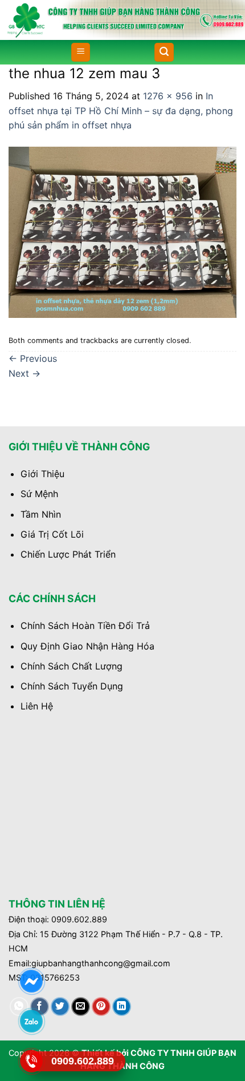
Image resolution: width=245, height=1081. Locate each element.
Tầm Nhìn (41, 514)
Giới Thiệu (42, 473)
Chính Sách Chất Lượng (71, 666)
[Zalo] (31, 1021)
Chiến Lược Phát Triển (68, 554)
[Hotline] (31, 1061)
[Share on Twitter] (60, 1006)
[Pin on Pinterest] (101, 1006)
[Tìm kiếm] (164, 52)
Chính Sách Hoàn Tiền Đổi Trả (85, 625)
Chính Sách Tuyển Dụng (72, 686)
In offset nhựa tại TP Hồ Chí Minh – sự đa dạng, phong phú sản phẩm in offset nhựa (121, 110)
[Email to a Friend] (80, 1006)
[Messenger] (31, 981)
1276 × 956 (168, 96)
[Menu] (80, 52)
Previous (33, 358)
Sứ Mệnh (39, 493)
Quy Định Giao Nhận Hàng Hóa (87, 646)
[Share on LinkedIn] (121, 1006)
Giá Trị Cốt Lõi (52, 534)
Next (24, 373)
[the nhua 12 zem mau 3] (122, 231)
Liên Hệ (37, 706)
